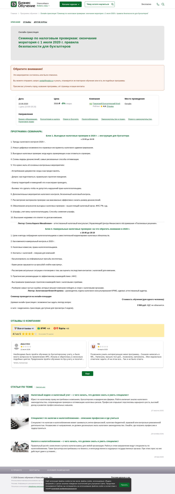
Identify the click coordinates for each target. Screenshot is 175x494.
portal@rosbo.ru (46, 81)
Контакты (35, 470)
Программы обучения (28, 13)
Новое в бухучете (70, 119)
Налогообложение (90, 119)
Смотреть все (40, 387)
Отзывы (27, 22)
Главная (14, 13)
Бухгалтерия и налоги (50, 119)
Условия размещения (58, 470)
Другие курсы (40, 22)
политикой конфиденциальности (64, 488)
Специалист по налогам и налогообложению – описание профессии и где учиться (75, 418)
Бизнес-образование (28, 119)
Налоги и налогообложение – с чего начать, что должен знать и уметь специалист (75, 441)
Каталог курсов (69, 4)
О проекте (16, 470)
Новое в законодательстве (140, 119)
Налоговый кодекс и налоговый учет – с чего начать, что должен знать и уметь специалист (80, 395)
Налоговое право (26, 122)
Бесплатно (146, 4)
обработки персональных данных (40, 486)
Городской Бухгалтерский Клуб (106, 104)
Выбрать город (42, 6)
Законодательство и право (113, 119)
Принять (124, 485)
